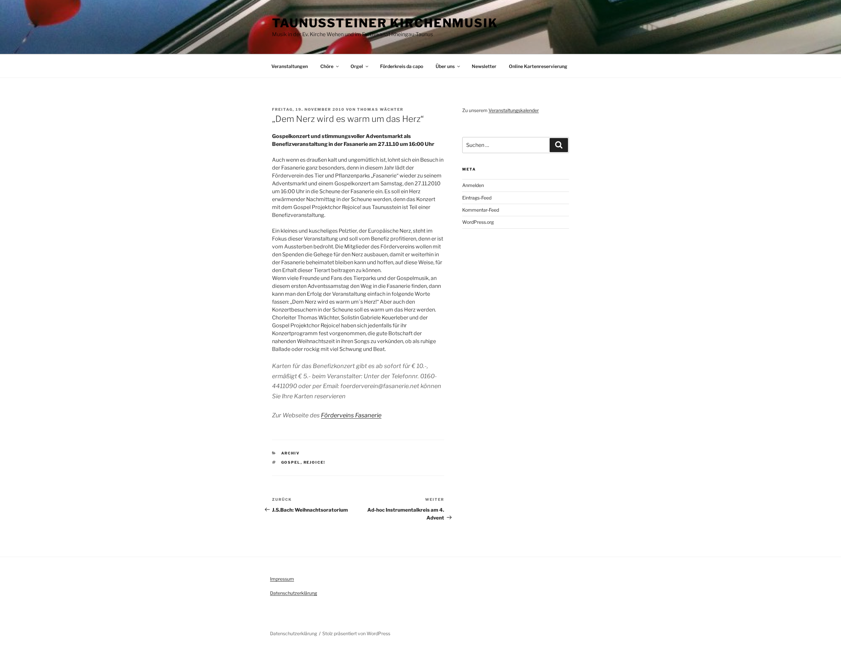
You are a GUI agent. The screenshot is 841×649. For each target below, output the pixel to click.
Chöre (326, 66)
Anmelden (473, 185)
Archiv (290, 453)
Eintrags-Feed (476, 197)
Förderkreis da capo (401, 66)
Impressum (282, 579)
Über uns (445, 66)
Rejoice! (315, 462)
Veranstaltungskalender (514, 110)
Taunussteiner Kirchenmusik (385, 23)
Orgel (357, 66)
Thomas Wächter (380, 109)
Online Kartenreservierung (538, 66)
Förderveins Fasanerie (351, 415)
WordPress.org (478, 222)
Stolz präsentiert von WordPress (356, 633)
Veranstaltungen (289, 66)
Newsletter (484, 66)
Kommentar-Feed (480, 210)
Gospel (291, 462)
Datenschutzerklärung (293, 593)
